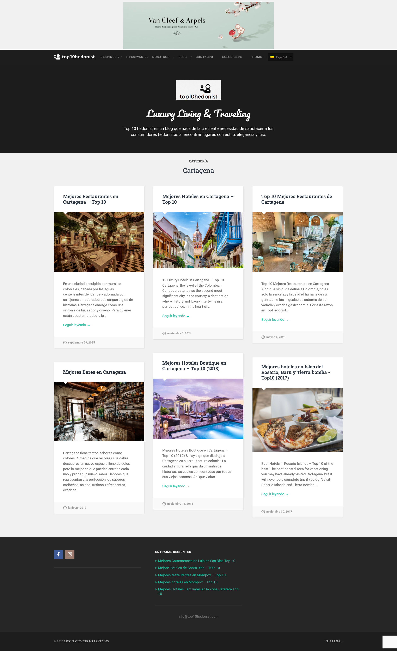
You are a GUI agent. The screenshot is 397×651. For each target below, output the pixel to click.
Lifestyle (134, 57)
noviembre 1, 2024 (179, 333)
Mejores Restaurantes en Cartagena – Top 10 (90, 199)
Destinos (108, 57)
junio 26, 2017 (77, 507)
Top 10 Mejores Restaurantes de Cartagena (296, 199)
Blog (182, 57)
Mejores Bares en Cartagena (94, 372)
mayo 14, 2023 (275, 337)
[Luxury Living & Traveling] (74, 62)
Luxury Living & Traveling (86, 641)
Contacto (204, 57)
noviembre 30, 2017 (279, 511)
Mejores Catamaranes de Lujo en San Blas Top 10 (196, 561)
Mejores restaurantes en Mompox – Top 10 (192, 575)
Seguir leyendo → (76, 325)
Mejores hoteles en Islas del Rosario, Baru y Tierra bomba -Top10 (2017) (295, 372)
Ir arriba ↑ (334, 641)
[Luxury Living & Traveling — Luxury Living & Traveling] (198, 97)
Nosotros (160, 57)
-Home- (257, 57)
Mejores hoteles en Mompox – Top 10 (188, 582)
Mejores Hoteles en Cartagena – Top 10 (198, 199)
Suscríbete (232, 57)
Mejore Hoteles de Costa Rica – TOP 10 (189, 568)
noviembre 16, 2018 (180, 504)
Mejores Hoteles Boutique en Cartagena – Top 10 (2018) (194, 365)
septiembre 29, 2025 (81, 342)
